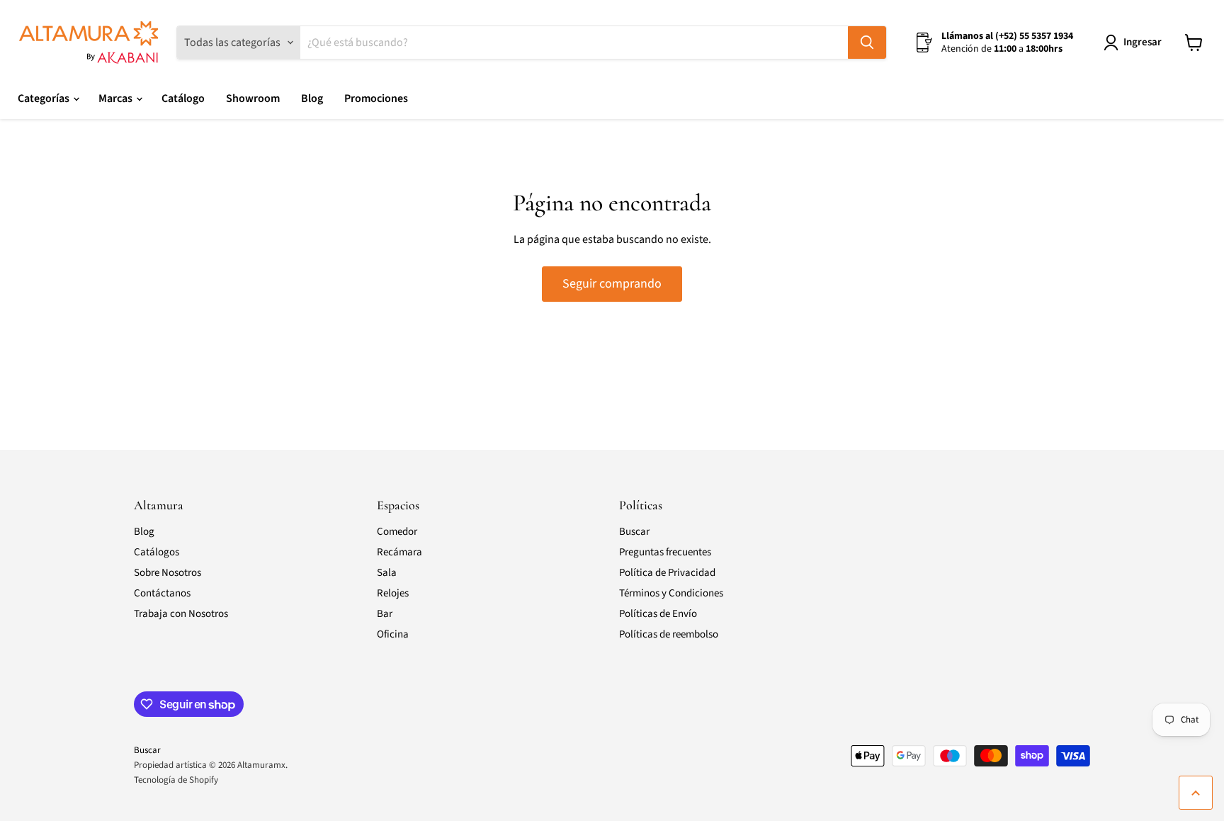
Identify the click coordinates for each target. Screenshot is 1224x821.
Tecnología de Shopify (176, 780)
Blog (312, 98)
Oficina (393, 634)
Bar (384, 613)
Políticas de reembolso (668, 634)
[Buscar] (867, 42)
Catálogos (156, 552)
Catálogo (183, 98)
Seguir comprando (612, 284)
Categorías (45, 98)
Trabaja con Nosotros (181, 613)
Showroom (253, 98)
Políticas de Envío (658, 613)
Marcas (116, 98)
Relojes (393, 593)
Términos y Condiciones (671, 593)
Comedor (397, 531)
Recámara (399, 552)
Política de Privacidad (667, 572)
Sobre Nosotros (167, 572)
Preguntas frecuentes (665, 552)
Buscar (634, 531)
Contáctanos (162, 593)
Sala (387, 572)
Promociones (376, 98)
